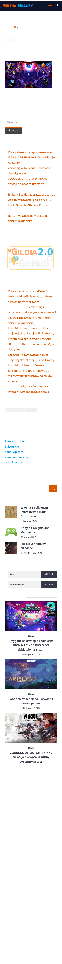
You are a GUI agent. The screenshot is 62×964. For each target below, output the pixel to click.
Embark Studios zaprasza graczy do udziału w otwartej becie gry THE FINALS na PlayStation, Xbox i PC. (31, 200)
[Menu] (50, 5)
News (31, 636)
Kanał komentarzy (17, 457)
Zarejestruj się (14, 441)
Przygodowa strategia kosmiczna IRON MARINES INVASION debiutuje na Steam (31, 158)
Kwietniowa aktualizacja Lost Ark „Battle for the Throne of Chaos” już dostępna (31, 344)
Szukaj (53, 488)
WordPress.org (14, 462)
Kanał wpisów (14, 452)
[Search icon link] (58, 5)
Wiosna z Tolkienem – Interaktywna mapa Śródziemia (35, 512)
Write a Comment (15, 54)
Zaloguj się (12, 446)
